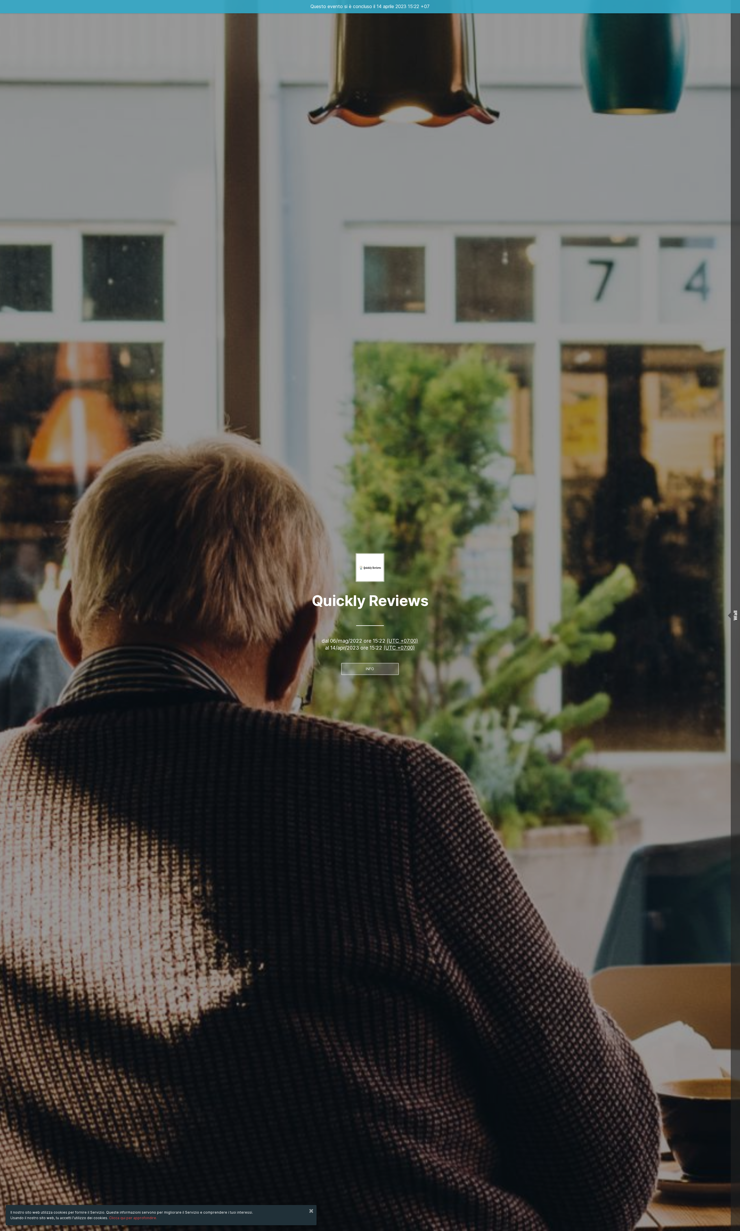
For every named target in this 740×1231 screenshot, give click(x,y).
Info (370, 669)
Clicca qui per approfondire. (133, 1218)
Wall (735, 615)
